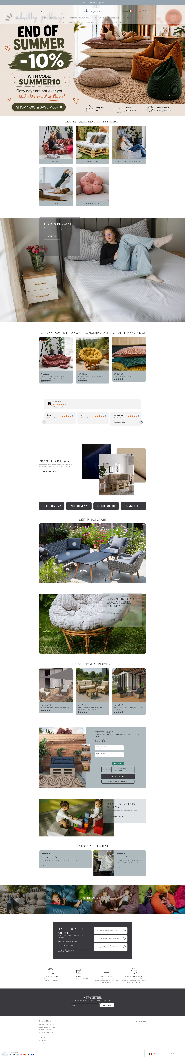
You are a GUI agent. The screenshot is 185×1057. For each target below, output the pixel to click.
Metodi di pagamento (45, 1035)
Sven (51, 415)
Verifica (52, 236)
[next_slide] (141, 422)
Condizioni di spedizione (46, 1032)
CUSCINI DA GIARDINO (57, 18)
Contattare (42, 1040)
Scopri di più (49, 472)
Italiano (125, 11)
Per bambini (127, 18)
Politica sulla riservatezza (47, 1027)
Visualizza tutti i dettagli (118, 782)
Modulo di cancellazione (46, 1043)
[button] (138, 11)
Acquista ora (118, 776)
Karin (84, 415)
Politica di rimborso (45, 1030)
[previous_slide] (44, 422)
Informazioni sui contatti (46, 1024)
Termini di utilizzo (44, 1038)
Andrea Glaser (120, 415)
